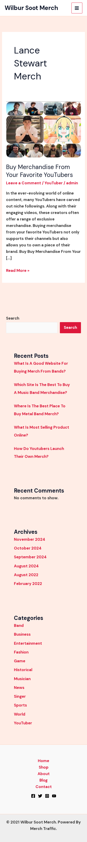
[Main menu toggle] (77, 8)
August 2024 (26, 566)
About (44, 773)
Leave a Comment (23, 182)
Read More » (17, 270)
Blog (43, 780)
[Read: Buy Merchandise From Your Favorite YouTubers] (43, 129)
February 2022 (28, 583)
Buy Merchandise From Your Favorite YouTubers (39, 171)
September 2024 (30, 556)
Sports (20, 705)
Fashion (21, 652)
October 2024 (28, 548)
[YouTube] (54, 796)
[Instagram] (47, 796)
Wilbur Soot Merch (31, 8)
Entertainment (28, 643)
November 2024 (29, 539)
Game (19, 660)
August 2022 (26, 574)
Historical (23, 669)
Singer (20, 696)
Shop (43, 767)
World (19, 714)
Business (22, 634)
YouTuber (54, 182)
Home (43, 760)
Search (12, 318)
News (19, 687)
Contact (43, 786)
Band (19, 625)
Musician (22, 678)
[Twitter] (40, 796)
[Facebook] (33, 796)
